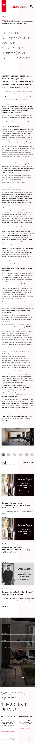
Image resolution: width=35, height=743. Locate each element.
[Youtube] (14, 739)
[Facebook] (10, 739)
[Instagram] (12, 739)
